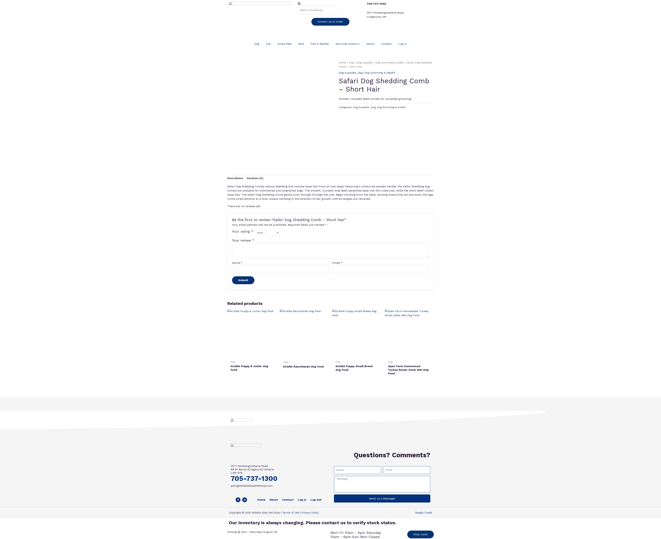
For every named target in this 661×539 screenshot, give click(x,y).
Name (237, 262)
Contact (386, 43)
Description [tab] (235, 178)
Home (342, 62)
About (370, 43)
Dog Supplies (364, 62)
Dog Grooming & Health (389, 62)
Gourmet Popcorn (347, 43)
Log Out (316, 499)
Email (337, 262)
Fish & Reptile (320, 43)
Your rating (242, 231)
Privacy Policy (310, 512)
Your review (243, 240)
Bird (301, 43)
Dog (256, 43)
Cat (268, 43)
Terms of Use (290, 512)
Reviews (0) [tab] (255, 178)
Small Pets (284, 43)
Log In (402, 43)
